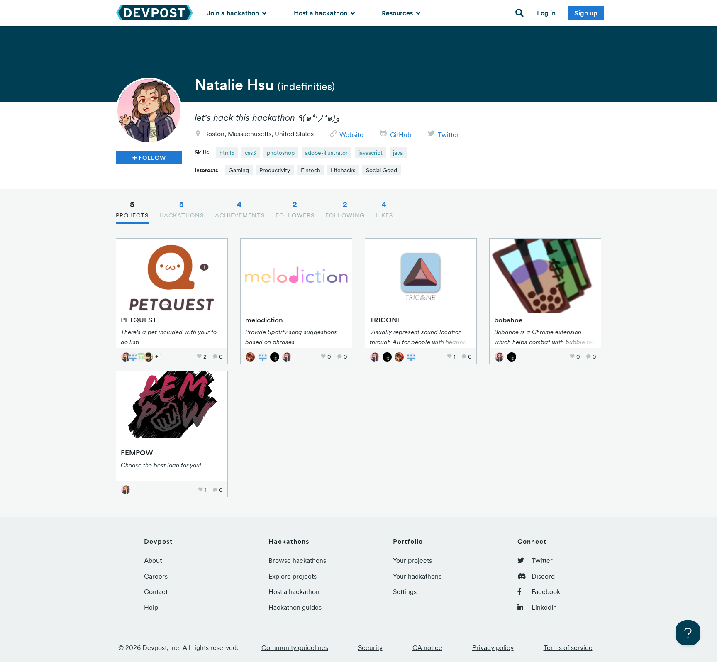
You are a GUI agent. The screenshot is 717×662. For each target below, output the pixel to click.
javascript (370, 152)
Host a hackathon (321, 13)
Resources (398, 13)
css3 (250, 152)
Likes (384, 209)
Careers (156, 576)
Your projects (412, 560)
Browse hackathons (297, 560)
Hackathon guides (295, 607)
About (153, 560)
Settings (405, 591)
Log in (546, 13)
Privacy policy (493, 647)
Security (370, 647)
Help (151, 607)
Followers (295, 209)
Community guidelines (294, 647)
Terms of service (568, 647)
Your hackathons (417, 576)
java (398, 152)
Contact (156, 591)
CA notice (427, 647)
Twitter (448, 134)
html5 (226, 152)
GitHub (400, 134)
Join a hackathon (234, 13)
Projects (132, 209)
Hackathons (181, 209)
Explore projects (292, 576)
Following (345, 209)
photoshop (281, 152)
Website (351, 134)
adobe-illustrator (326, 152)
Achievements (240, 209)
